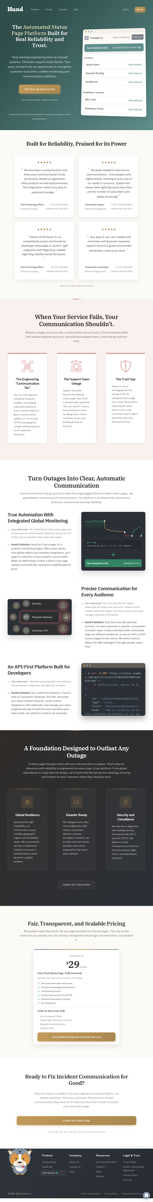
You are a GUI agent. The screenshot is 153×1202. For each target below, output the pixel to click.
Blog (98, 1171)
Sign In (126, 9)
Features (35, 9)
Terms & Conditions (90, 1193)
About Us (74, 1162)
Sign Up (140, 9)
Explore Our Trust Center (76, 884)
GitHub (100, 1176)
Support (100, 1166)
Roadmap (47, 1166)
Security (127, 1180)
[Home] (15, 10)
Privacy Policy (130, 1175)
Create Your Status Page (76, 1120)
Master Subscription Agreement (133, 1168)
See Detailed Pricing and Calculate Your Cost (76, 1036)
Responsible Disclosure (133, 1193)
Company (62, 9)
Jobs (71, 1171)
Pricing (49, 9)
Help (76, 9)
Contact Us (75, 1166)
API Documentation (106, 1162)
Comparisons (49, 1162)
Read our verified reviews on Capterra (77, 286)
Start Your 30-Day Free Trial (39, 89)
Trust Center (129, 1162)
